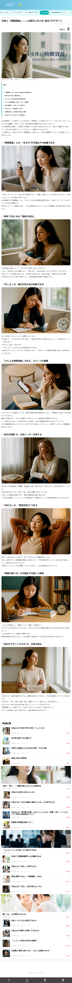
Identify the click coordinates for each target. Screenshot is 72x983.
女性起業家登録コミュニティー (59, 12)
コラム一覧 (44, 12)
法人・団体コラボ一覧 (31, 12)
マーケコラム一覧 (16, 12)
